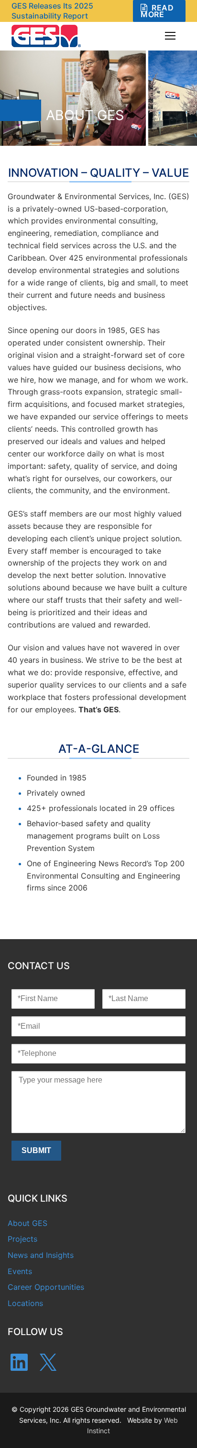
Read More (157, 11)
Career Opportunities (46, 1287)
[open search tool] (143, 36)
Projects (22, 1239)
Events (20, 1271)
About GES (27, 1223)
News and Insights (41, 1255)
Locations (25, 1303)
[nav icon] (170, 36)
